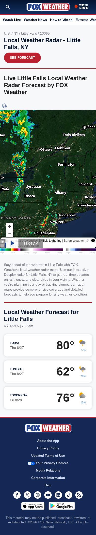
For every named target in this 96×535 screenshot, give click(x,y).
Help (48, 485)
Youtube (48, 495)
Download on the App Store (33, 506)
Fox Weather (48, 7)
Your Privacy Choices (52, 463)
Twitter (27, 495)
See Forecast (22, 57)
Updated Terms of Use (48, 455)
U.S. (8, 33)
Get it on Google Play (61, 506)
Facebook (17, 495)
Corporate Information (48, 478)
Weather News (35, 20)
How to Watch (61, 20)
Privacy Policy (48, 448)
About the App (48, 441)
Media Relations (48, 470)
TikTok (68, 495)
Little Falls (29, 33)
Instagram (37, 495)
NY (16, 33)
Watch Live (12, 20)
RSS (79, 495)
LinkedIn (58, 495)
